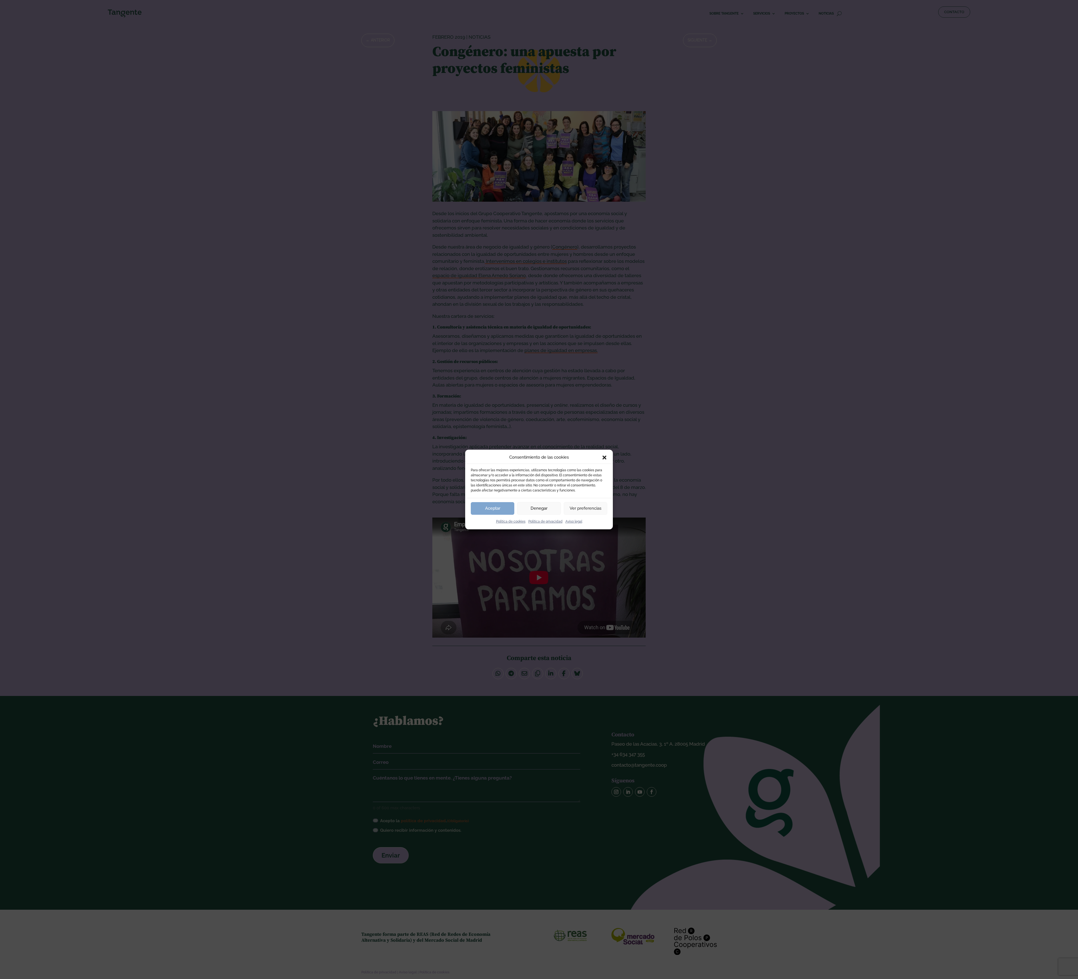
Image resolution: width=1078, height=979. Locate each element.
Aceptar (492, 508)
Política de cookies (511, 521)
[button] (604, 457)
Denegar (539, 508)
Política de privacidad (545, 521)
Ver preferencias (585, 508)
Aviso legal (573, 521)
